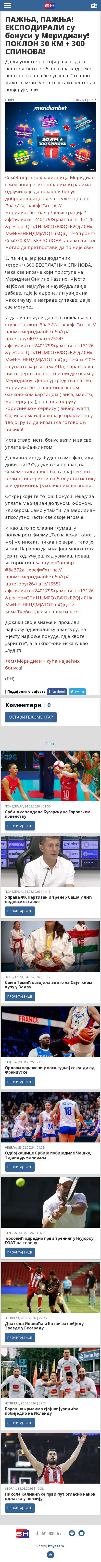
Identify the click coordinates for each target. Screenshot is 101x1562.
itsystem (56, 1546)
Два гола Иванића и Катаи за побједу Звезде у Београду (44, 1326)
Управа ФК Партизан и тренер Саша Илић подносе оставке (48, 899)
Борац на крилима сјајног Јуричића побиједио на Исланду (41, 1411)
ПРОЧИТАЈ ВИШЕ (20, 826)
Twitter (79, 692)
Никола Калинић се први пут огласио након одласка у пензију (50, 1496)
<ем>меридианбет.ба (30, 471)
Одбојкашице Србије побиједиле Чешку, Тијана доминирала (48, 1155)
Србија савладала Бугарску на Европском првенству (47, 814)
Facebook (58, 692)
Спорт (50, 743)
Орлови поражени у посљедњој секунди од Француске (50, 1070)
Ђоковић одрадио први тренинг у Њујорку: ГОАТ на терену (49, 1240)
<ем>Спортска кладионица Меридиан (50, 177)
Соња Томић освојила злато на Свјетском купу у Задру (48, 985)
